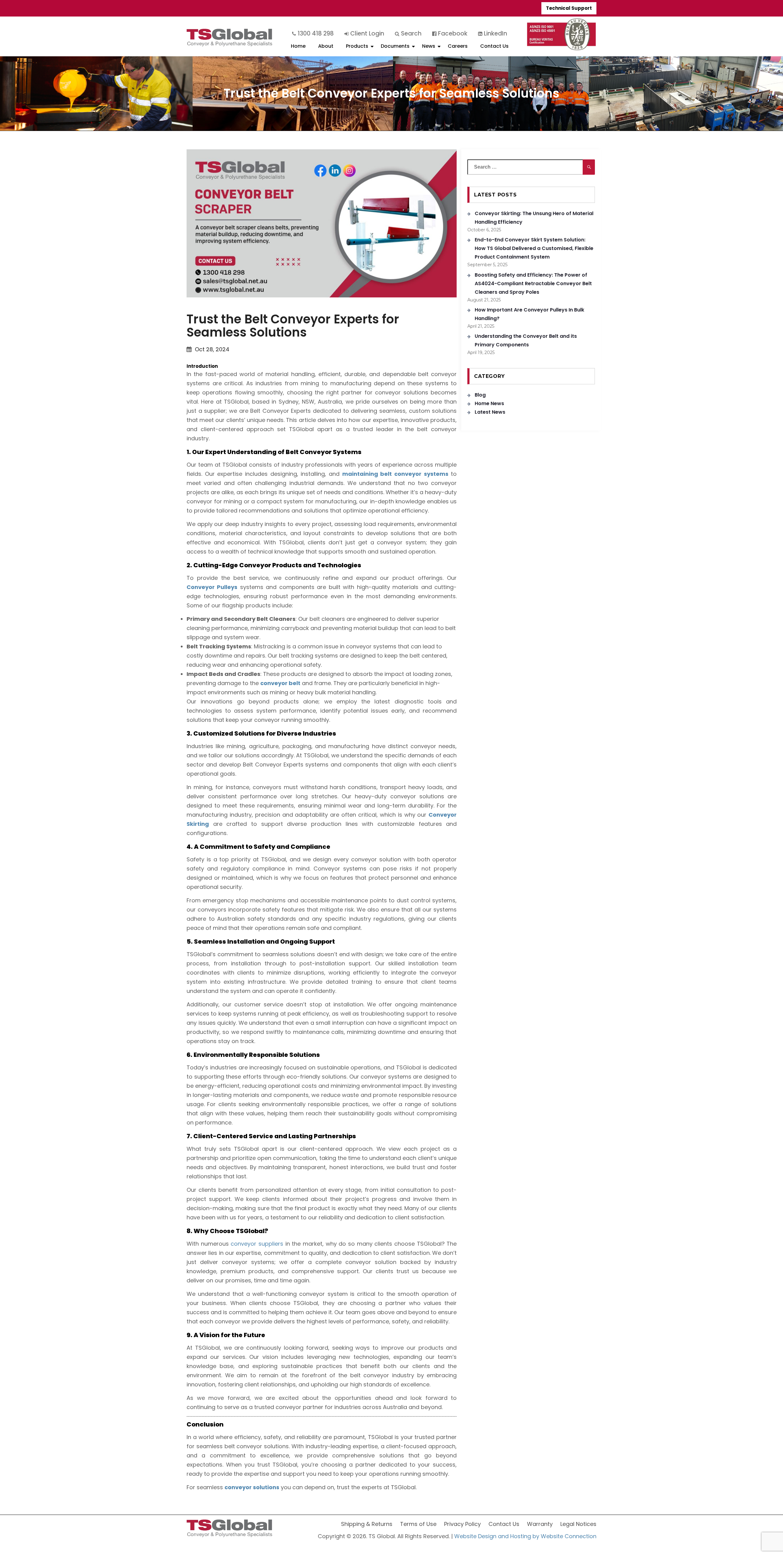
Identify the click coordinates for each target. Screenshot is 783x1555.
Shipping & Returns (366, 1524)
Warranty (540, 1524)
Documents (395, 46)
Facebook (451, 33)
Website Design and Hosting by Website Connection (525, 1536)
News (428, 46)
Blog (480, 394)
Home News (489, 403)
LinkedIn (494, 33)
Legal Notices (578, 1524)
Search (410, 33)
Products (357, 46)
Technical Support (569, 8)
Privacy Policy (462, 1524)
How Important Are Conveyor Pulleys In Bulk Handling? (529, 314)
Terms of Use (418, 1524)
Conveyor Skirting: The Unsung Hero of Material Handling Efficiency (534, 218)
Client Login (366, 33)
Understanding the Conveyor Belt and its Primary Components (526, 340)
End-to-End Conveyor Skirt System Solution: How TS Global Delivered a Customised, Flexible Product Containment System (534, 248)
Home (298, 46)
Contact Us (494, 46)
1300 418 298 (315, 33)
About (325, 46)
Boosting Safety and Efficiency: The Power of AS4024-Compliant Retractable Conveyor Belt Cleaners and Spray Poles (533, 283)
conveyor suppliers (257, 1243)
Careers (458, 46)
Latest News (490, 412)
